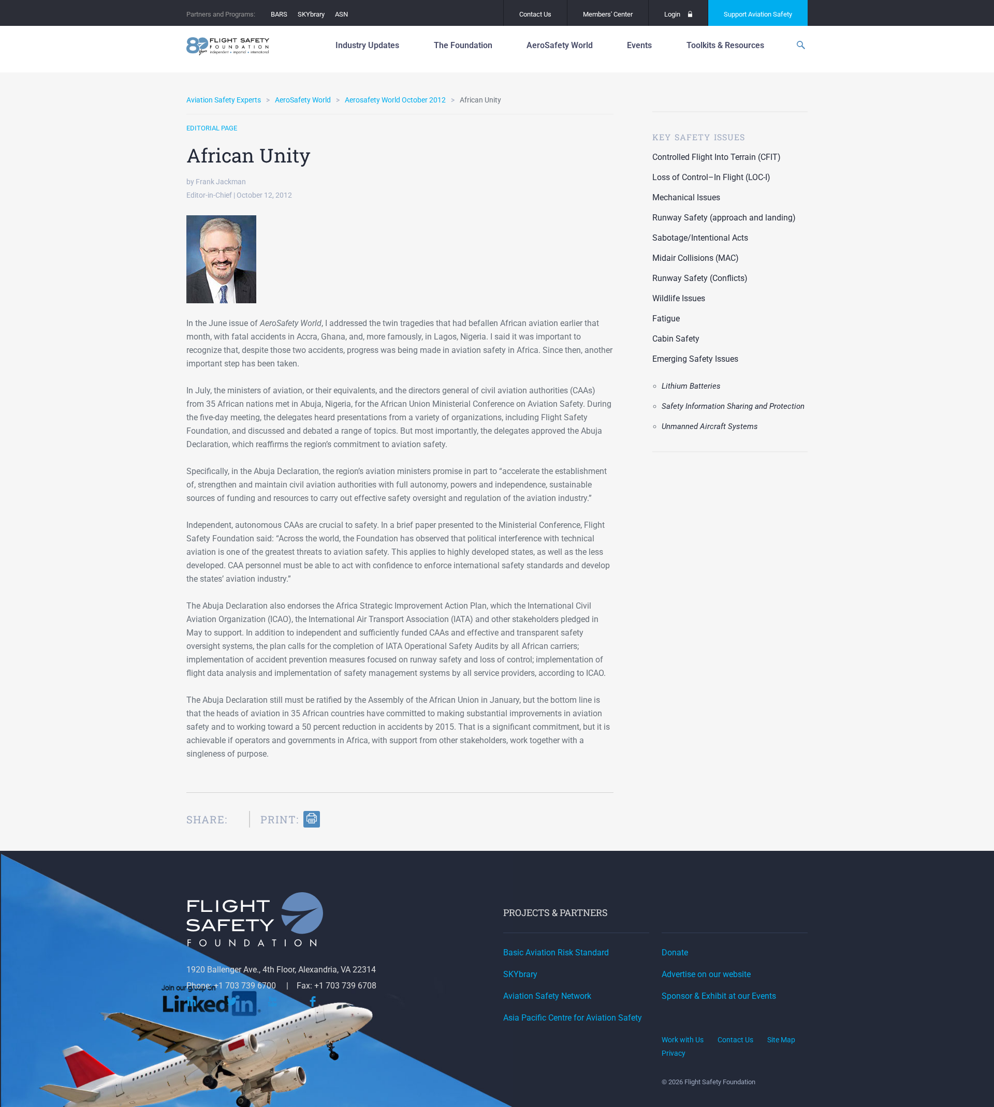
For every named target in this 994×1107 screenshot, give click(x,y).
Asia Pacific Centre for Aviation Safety (572, 1018)
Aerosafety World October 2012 (395, 100)
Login (672, 14)
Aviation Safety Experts (223, 100)
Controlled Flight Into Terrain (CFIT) (716, 157)
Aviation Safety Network (547, 996)
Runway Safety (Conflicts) (700, 278)
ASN (341, 14)
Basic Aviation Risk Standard (556, 952)
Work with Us (683, 1040)
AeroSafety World (303, 100)
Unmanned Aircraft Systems (710, 426)
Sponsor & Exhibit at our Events (719, 996)
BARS (279, 14)
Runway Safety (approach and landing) (724, 218)
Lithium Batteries (691, 386)
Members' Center (608, 14)
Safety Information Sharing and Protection (733, 406)
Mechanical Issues (686, 197)
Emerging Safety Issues (695, 359)
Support (758, 14)
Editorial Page (211, 128)
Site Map (781, 1040)
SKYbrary (311, 14)
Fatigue (666, 318)
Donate (675, 952)
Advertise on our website (706, 974)
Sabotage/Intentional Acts (700, 238)
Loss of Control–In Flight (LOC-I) (711, 177)
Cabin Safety (675, 339)
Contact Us (535, 14)
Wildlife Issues (678, 298)
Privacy (673, 1053)
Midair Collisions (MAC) (695, 258)
